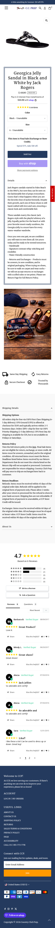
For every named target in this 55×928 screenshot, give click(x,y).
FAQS (6, 837)
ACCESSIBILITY (11, 841)
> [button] (35, 758)
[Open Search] (40, 8)
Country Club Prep (29, 922)
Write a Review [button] (28, 588)
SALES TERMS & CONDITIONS (18, 828)
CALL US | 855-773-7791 (14, 845)
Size (27, 124)
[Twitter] (16, 909)
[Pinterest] (12, 909)
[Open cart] (49, 8)
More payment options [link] (27, 170)
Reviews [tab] (11, 604)
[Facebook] (5, 909)
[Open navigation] (6, 8)
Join (27, 873)
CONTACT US (10, 816)
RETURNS (8, 824)
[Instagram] (8, 909)
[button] (42, 636)
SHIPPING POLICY (12, 820)
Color (27, 113)
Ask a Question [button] (28, 595)
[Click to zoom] (46, 20)
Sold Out (27, 154)
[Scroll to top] (49, 920)
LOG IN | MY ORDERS (14, 799)
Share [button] (11, 636)
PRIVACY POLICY (12, 833)
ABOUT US (9, 812)
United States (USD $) (17, 884)
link (34, 447)
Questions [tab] (28, 604)
